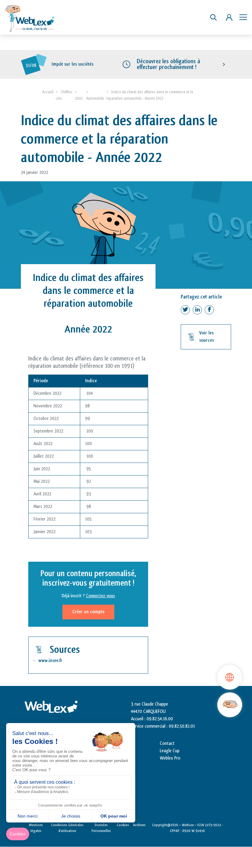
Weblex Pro (170, 758)
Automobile (95, 98)
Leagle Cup (169, 751)
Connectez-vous (100, 596)
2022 (79, 98)
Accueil (47, 92)
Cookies (123, 825)
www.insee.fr (50, 660)
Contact (167, 743)
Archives (139, 825)
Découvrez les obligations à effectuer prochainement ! (168, 64)
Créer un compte (88, 612)
